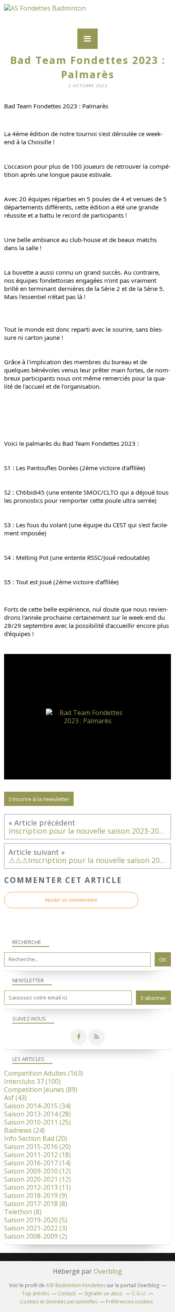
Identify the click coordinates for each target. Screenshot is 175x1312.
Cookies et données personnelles (58, 1301)
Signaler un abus (103, 1293)
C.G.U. (139, 1293)
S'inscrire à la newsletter (39, 799)
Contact (67, 1293)
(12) (37, 1171)
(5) (35, 1219)
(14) (37, 1162)
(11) (37, 1187)
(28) (37, 1113)
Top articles (35, 1293)
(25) (37, 1122)
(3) (35, 1228)
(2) (35, 1236)
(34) (37, 1105)
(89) (40, 1089)
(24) (24, 1130)
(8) (35, 1203)
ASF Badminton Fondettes (75, 1285)
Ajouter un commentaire (71, 900)
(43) (15, 1097)
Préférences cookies (129, 1301)
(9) (35, 1195)
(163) (43, 1073)
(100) (32, 1081)
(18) (37, 1154)
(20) (35, 1138)
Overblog (108, 1271)
